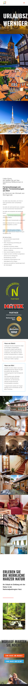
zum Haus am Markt (14, 656)
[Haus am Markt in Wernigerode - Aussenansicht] (14, 534)
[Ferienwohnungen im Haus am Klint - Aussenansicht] (14, 415)
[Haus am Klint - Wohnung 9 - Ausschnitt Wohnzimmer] (14, 514)
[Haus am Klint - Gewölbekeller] (14, 455)
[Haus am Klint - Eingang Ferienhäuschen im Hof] (14, 494)
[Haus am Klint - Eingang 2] (14, 474)
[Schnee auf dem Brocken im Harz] (14, 134)
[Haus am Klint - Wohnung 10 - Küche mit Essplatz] (14, 553)
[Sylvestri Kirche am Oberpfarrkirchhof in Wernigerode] (14, 67)
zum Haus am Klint (14, 661)
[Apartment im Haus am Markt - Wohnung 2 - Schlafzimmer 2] (14, 435)
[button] (2, 683)
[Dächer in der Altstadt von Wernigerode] (14, 100)
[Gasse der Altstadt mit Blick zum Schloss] (14, 167)
